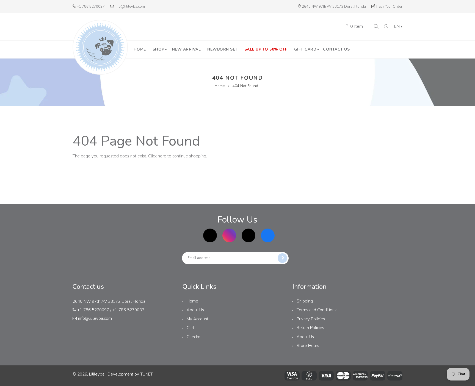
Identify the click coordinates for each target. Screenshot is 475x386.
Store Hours (308, 345)
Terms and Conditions (316, 310)
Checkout (195, 337)
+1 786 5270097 (91, 6)
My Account (197, 319)
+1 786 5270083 (128, 310)
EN (398, 27)
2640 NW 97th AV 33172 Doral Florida (334, 6)
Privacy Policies (311, 319)
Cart (190, 328)
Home (220, 85)
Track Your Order (389, 6)
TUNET (146, 374)
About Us (195, 310)
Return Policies (310, 328)
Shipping (305, 301)
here (162, 156)
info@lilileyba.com (130, 6)
